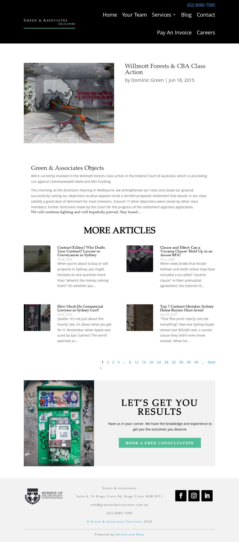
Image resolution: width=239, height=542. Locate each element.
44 (196, 362)
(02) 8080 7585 (201, 5)
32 (174, 362)
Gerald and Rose (130, 534)
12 (136, 362)
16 (144, 362)
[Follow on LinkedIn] (207, 495)
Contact (206, 14)
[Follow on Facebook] (180, 495)
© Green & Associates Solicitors (115, 522)
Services (161, 14)
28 (166, 362)
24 (159, 362)
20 (151, 362)
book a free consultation (160, 442)
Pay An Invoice (174, 32)
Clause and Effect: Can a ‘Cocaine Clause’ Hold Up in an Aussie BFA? (186, 251)
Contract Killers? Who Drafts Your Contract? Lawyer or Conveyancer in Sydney (81, 251)
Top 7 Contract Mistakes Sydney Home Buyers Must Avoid (187, 308)
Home (110, 14)
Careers (206, 32)
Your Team (134, 14)
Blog (186, 14)
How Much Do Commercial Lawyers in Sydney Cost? (80, 308)
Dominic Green (147, 80)
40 (189, 362)
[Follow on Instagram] (194, 495)
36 (181, 362)
